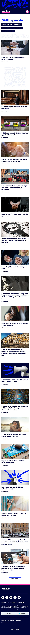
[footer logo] (5, 589)
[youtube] (11, 597)
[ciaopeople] (15, 630)
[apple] (8, 613)
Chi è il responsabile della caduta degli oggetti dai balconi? (14, 134)
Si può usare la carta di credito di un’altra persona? (12, 461)
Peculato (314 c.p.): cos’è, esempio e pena (14, 267)
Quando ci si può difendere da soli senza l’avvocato (13, 58)
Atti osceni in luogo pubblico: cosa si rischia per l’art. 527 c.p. (14, 435)
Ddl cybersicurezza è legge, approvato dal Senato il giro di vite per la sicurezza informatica (14, 408)
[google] (22, 613)
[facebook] (15, 597)
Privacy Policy (11, 620)
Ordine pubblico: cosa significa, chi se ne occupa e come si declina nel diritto (14, 541)
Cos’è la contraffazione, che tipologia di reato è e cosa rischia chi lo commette (14, 187)
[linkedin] (19, 597)
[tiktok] (2, 597)
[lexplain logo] (5, 11)
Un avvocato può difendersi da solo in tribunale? (14, 107)
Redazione (3, 620)
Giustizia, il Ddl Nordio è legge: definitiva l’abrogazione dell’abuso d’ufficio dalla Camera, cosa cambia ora (13, 352)
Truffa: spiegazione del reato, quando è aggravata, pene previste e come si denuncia (14, 240)
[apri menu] (27, 11)
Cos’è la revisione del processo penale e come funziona (14, 324)
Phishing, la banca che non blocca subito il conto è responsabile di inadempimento (13, 568)
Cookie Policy (18, 620)
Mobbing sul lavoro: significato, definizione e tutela (12, 488)
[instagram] (7, 597)
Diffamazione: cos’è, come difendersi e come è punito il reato (14, 380)
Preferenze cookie (5, 622)
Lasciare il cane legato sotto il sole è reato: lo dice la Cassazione (14, 160)
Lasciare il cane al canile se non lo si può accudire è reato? (13, 514)
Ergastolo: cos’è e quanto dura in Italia (14, 214)
